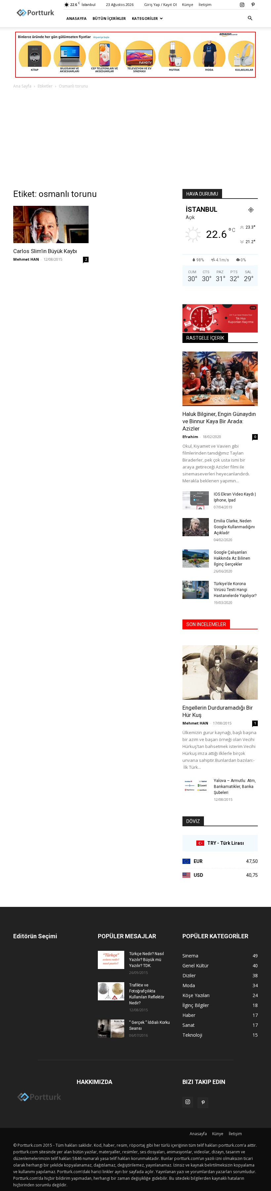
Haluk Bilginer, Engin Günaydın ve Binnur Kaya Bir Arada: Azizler (219, 421)
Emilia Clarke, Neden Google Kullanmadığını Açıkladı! (234, 527)
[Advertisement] (135, 139)
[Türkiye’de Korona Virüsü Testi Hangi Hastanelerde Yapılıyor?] (195, 590)
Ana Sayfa (22, 86)
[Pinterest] (253, 4)
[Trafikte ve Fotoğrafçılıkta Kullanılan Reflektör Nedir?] (111, 991)
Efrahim (190, 436)
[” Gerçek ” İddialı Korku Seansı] (111, 1029)
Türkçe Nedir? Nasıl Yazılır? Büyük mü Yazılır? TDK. (146, 959)
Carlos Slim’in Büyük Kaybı (45, 251)
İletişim (205, 4)
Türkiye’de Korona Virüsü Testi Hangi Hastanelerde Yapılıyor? (235, 589)
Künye (187, 4)
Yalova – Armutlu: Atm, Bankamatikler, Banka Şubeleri (235, 786)
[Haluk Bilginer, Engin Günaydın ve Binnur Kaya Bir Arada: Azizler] (220, 379)
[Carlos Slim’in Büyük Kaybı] (51, 224)
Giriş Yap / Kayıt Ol (160, 4)
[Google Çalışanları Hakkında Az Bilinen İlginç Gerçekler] (195, 558)
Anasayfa (76, 18)
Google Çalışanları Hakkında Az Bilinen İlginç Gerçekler (232, 558)
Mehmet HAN (26, 259)
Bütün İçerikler (109, 18)
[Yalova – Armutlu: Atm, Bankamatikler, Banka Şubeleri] (195, 787)
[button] (250, 18)
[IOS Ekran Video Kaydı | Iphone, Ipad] (195, 500)
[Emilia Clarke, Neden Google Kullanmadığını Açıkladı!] (195, 527)
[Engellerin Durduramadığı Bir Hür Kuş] (220, 672)
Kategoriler (145, 18)
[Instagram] (242, 4)
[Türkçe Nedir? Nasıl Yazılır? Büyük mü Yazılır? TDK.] (111, 960)
